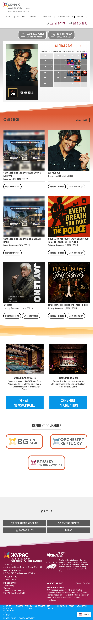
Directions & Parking (26, 523)
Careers (6, 588)
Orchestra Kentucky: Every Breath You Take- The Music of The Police (68, 240)
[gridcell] (84, 56)
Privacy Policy (9, 618)
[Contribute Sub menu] (38, 16)
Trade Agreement (26, 618)
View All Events (82, 119)
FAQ (70, 530)
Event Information (12, 186)
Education (62, 606)
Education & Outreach (63, 17)
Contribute (33, 17)
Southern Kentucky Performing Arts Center (8, 610)
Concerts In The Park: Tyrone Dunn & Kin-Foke (22, 174)
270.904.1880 (80, 23)
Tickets (8, 17)
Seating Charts (70, 523)
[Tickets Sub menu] (12, 16)
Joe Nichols (26, 92)
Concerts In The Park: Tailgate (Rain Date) (22, 240)
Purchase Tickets (57, 186)
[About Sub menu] (82, 16)
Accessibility (26, 530)
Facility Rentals (21, 17)
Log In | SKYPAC (58, 23)
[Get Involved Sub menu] (52, 16)
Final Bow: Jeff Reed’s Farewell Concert (68, 305)
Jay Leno (7, 305)
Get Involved (47, 17)
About (78, 17)
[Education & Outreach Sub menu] (72, 16)
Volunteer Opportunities (13, 590)
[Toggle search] (87, 17)
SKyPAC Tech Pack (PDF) (14, 593)
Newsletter (82, 606)
